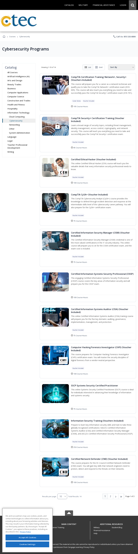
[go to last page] (121, 496)
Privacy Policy (88, 547)
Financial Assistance (102, 530)
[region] (27, 530)
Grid (100, 67)
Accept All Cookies (27, 537)
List (89, 67)
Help (95, 533)
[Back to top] (69, 525)
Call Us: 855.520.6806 (124, 36)
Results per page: (49, 496)
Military (97, 527)
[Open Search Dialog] (132, 5)
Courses (12, 36)
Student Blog (117, 527)
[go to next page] (116, 496)
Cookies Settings (27, 544)
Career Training (57, 527)
